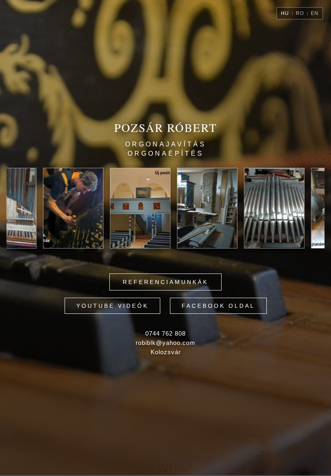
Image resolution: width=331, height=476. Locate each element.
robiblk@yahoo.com (165, 342)
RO (300, 13)
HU (285, 13)
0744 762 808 (165, 333)
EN (314, 13)
